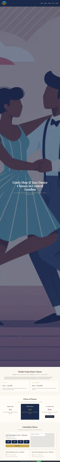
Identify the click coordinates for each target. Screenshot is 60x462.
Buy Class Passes (49, 416)
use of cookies (34, 461)
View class (17, 445)
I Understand (38, 461)
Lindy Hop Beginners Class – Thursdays (16, 435)
